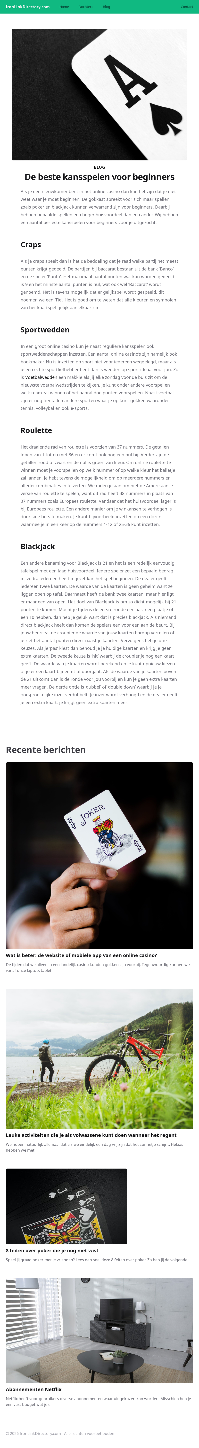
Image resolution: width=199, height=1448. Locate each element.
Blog (106, 6)
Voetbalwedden (41, 377)
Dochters (86, 6)
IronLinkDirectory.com (28, 6)
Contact (187, 6)
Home (64, 6)
